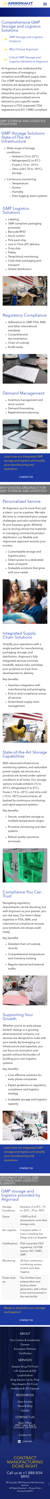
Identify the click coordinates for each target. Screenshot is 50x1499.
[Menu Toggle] (45, 4)
